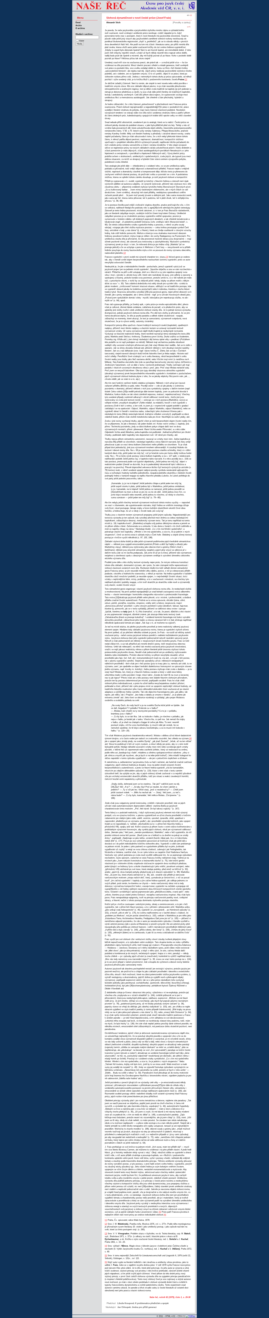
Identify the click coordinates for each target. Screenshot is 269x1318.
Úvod (78, 22)
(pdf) (188, 27)
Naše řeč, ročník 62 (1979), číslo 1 (166, 1297)
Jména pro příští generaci (144, 1307)
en (188, 15)
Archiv (79, 25)
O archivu (80, 28)
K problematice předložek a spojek (152, 1303)
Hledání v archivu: (84, 34)
